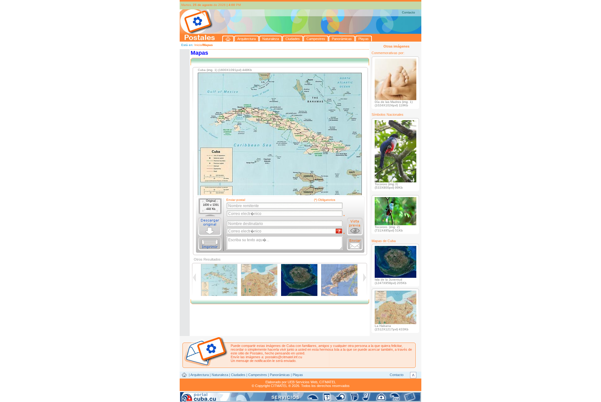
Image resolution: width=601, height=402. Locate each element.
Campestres (257, 375)
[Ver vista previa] (355, 226)
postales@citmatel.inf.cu (283, 357)
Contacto (408, 12)
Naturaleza (220, 375)
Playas (298, 375)
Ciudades (238, 375)
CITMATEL (327, 382)
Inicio (198, 45)
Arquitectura (199, 375)
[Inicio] (228, 39)
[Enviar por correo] (355, 244)
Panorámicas (280, 375)
